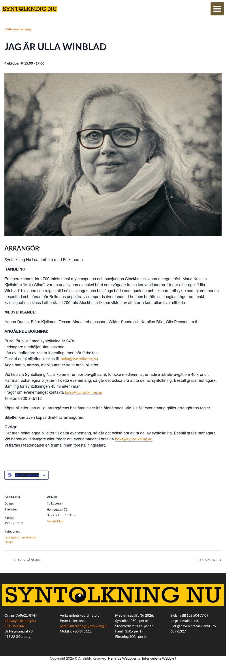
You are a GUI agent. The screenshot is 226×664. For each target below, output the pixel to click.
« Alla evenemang (17, 29)
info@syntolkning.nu (20, 620)
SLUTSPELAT (207, 560)
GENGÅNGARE (29, 560)
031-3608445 (15, 626)
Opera (8, 542)
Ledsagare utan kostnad (20, 537)
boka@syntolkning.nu (79, 358)
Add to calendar (27, 475)
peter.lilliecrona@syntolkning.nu (84, 626)
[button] (217, 8)
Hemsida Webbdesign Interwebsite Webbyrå (142, 658)
